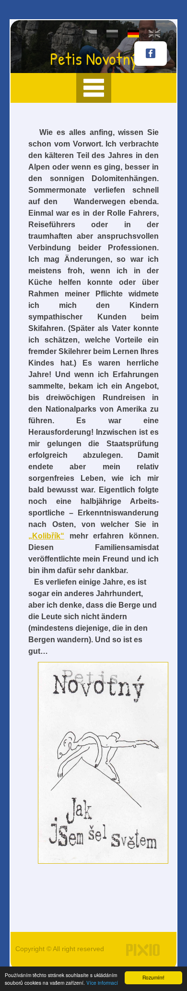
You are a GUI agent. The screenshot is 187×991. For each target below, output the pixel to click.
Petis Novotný (94, 58)
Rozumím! (153, 977)
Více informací (102, 982)
